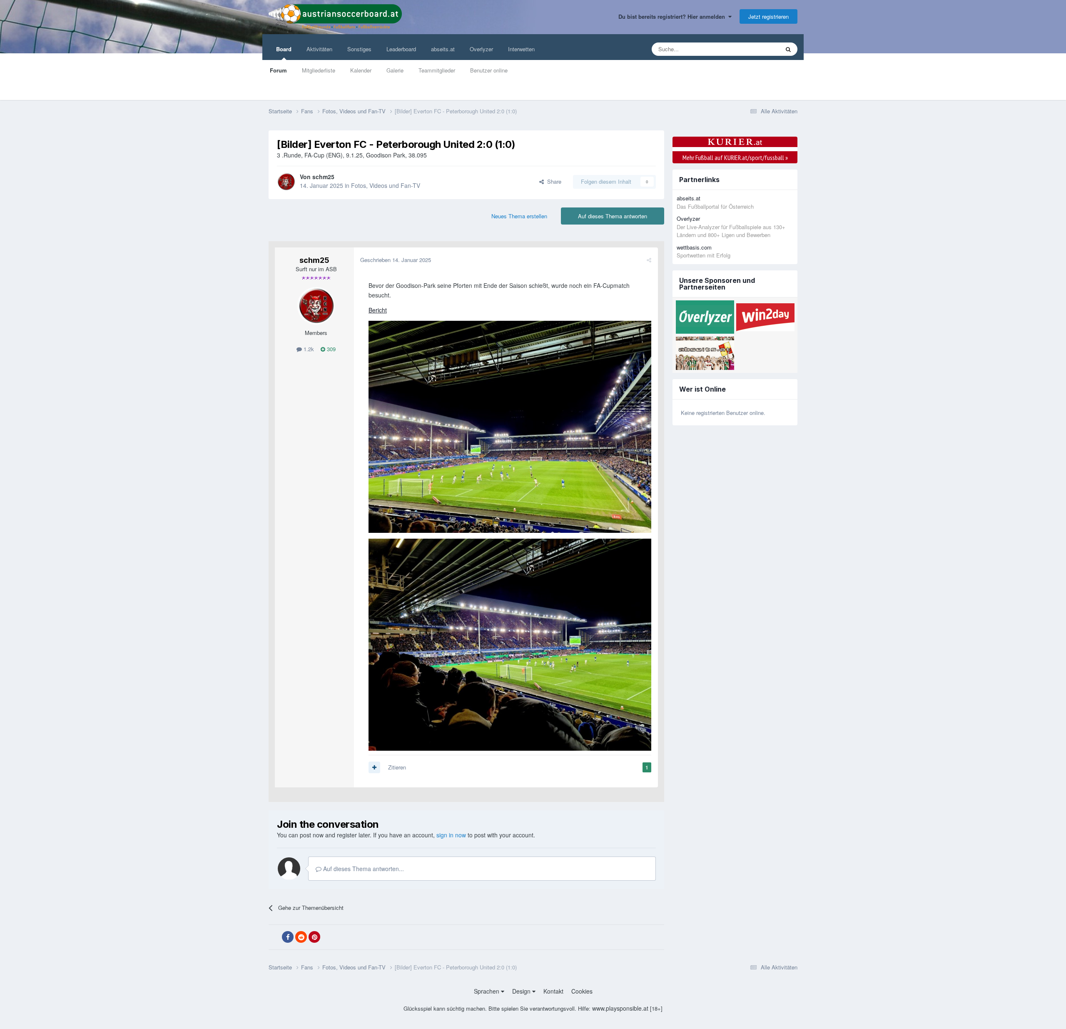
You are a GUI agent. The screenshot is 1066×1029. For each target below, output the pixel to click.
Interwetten (521, 49)
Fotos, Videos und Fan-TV (385, 185)
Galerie (394, 70)
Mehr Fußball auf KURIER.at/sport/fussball (735, 157)
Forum (278, 70)
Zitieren (397, 767)
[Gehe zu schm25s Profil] (286, 181)
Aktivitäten (319, 49)
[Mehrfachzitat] (374, 767)
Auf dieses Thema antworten (612, 216)
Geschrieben (395, 260)
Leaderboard (401, 49)
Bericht (378, 310)
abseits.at (443, 49)
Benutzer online (489, 70)
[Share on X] (274, 937)
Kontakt (553, 991)
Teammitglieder (436, 70)
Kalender (360, 70)
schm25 (323, 176)
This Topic (756, 48)
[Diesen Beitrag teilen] (649, 260)
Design (522, 991)
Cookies (582, 991)
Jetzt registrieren (768, 16)
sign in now (451, 835)
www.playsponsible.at (620, 1008)
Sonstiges (359, 49)
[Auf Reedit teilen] (301, 937)
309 (330, 349)
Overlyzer (481, 49)
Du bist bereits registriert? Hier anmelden (673, 16)
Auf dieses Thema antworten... (362, 868)
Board (283, 49)
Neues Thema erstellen (519, 216)
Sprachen (487, 991)
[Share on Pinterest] (314, 937)
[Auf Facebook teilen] (288, 937)
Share (552, 181)
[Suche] (788, 49)
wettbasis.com (694, 247)
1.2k (308, 349)
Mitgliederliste (318, 70)
